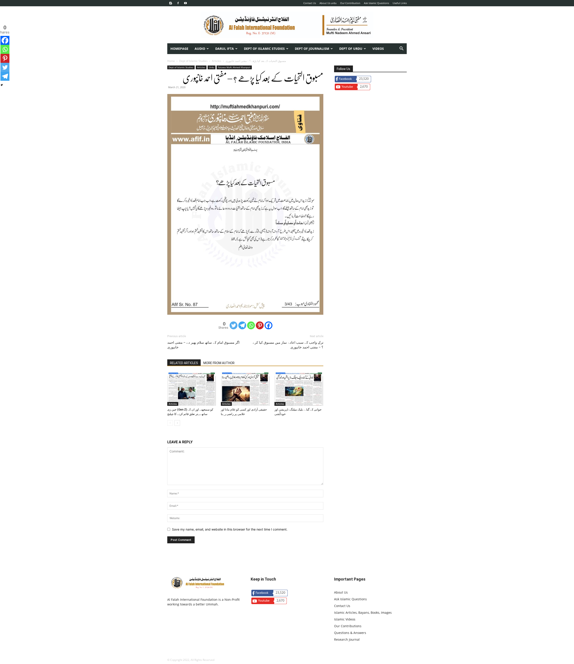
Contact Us (309, 3)
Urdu (211, 67)
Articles (216, 61)
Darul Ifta (224, 48)
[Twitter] (233, 325)
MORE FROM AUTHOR (219, 363)
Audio (200, 48)
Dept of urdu (350, 48)
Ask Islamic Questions (376, 3)
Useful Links (400, 3)
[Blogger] (170, 3)
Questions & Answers (350, 633)
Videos (378, 48)
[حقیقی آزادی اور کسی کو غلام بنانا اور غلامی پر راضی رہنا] (245, 389)
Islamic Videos (344, 619)
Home (171, 61)
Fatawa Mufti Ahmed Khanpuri (234, 67)
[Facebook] (178, 3)
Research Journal (347, 639)
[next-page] (177, 423)
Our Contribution (350, 3)
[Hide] (2, 85)
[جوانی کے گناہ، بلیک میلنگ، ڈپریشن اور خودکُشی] (298, 389)
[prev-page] (170, 423)
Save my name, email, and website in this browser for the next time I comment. (229, 529)
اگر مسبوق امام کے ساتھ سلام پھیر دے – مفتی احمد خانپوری (203, 345)
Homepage (179, 48)
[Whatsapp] (251, 325)
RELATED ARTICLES (184, 363)
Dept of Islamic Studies (264, 48)
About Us (341, 592)
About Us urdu (328, 3)
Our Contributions (347, 626)
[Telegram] (242, 325)
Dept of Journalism (312, 48)
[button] (401, 49)
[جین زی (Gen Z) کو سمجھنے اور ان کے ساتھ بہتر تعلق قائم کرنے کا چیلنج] (191, 389)
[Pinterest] (260, 325)
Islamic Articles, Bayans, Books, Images (363, 612)
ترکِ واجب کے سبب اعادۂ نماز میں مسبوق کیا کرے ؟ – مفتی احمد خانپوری (288, 345)
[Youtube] (185, 3)
